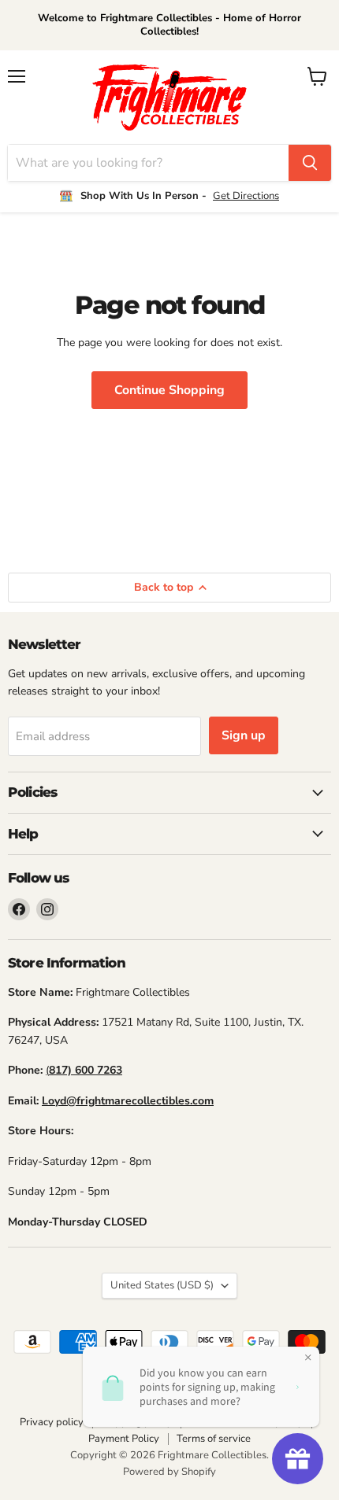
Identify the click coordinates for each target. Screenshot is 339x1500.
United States (162, 1285)
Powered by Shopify (169, 1472)
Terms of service (214, 1439)
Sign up (244, 735)
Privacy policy (52, 1422)
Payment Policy (123, 1439)
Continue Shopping (169, 390)
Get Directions (246, 196)
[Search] (310, 163)
